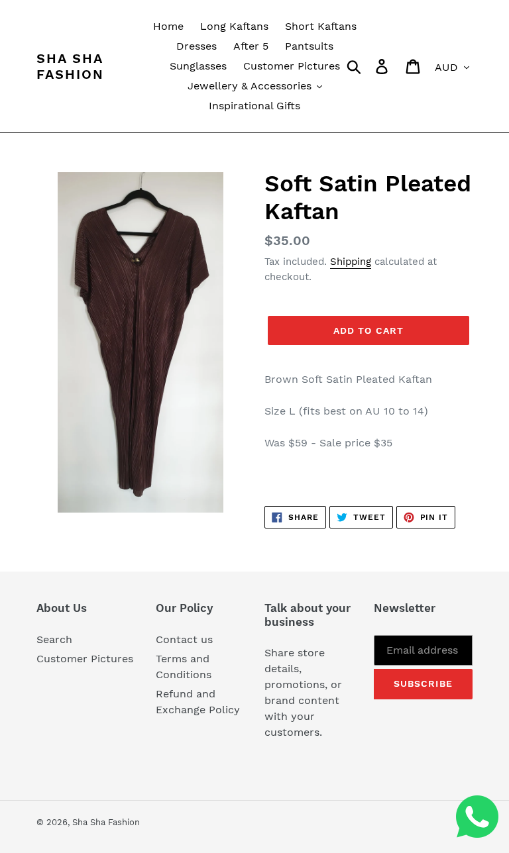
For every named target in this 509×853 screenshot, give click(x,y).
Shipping (350, 262)
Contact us (184, 639)
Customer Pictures (84, 658)
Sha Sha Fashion (70, 66)
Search (54, 639)
